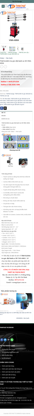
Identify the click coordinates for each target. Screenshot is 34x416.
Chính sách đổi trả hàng (9, 375)
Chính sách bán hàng (8, 366)
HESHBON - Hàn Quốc (22, 318)
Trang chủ (3, 52)
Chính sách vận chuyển (8, 377)
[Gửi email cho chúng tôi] (8, 339)
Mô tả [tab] (3, 112)
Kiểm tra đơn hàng (7, 355)
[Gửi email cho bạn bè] (5, 108)
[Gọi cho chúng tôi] (12, 339)
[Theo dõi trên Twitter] (5, 339)
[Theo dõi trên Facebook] (1, 339)
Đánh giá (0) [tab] (5, 119)
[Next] (32, 307)
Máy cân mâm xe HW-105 (23, 312)
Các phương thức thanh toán (10, 352)
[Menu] (3, 6)
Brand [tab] (4, 115)
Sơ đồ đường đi (6, 358)
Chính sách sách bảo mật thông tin (12, 369)
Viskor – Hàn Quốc (6, 58)
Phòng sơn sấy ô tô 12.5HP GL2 (8, 313)
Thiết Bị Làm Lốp (24, 52)
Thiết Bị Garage (12, 52)
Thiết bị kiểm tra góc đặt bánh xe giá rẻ (13, 104)
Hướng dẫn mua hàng (8, 349)
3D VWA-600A (6, 98)
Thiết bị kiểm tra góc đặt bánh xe (9, 54)
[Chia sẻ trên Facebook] (1, 108)
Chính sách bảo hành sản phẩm (11, 372)
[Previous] (1, 307)
